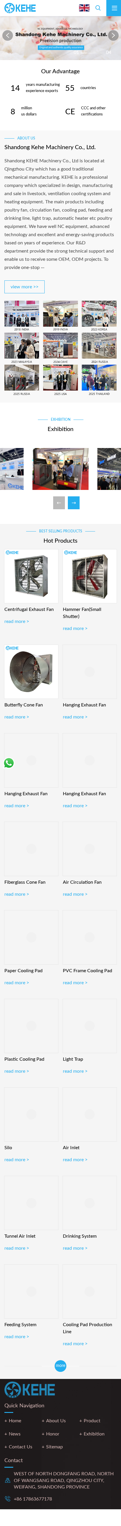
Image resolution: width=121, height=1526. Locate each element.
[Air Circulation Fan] (90, 849)
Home (15, 1420)
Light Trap (73, 1059)
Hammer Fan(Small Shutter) (82, 613)
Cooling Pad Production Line (87, 1328)
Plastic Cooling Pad (24, 1059)
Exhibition (94, 1434)
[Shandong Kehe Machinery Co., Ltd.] (21, 8)
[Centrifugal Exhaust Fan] (31, 576)
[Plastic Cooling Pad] (31, 1026)
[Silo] (31, 1114)
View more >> (24, 287)
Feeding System (20, 1324)
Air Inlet (71, 1147)
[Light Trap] (90, 1026)
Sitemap (54, 1447)
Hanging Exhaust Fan (84, 705)
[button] (7, 35)
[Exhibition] (61, 470)
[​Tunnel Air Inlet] (31, 1203)
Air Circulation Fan (82, 882)
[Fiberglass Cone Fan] (31, 849)
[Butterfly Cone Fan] (31, 672)
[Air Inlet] (90, 1114)
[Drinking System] (90, 1203)
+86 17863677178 (33, 1499)
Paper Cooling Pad (23, 970)
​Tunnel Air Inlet (20, 1236)
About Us (56, 1420)
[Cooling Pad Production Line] (90, 1291)
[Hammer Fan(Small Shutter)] (90, 576)
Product (92, 1420)
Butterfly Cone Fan (23, 705)
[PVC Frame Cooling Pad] (90, 937)
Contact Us (20, 1447)
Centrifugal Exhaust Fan (29, 609)
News (15, 1434)
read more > (16, 621)
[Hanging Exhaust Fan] (90, 672)
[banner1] (60, 38)
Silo (8, 1147)
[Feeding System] (31, 1291)
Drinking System (80, 1236)
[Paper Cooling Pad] (31, 937)
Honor (52, 1434)
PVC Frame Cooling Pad (87, 970)
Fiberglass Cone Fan (25, 882)
